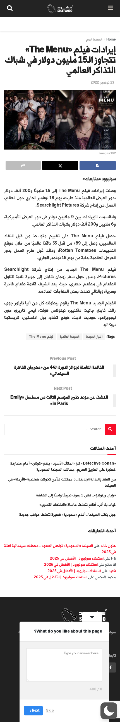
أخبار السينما (94, 336)
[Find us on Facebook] (110, 667)
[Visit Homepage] (60, 8)
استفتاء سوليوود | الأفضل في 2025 (77, 558)
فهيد (112, 571)
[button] (108, 710)
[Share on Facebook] (98, 165)
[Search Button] (10, 8)
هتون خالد (108, 546)
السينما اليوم (94, 39)
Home (111, 39)
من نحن (110, 24)
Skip (50, 710)
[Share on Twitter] (60, 165)
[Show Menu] (110, 8)
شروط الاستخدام (49, 24)
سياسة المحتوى (83, 24)
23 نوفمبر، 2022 (102, 82)
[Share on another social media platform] (23, 165)
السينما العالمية (70, 336)
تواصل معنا (18, 24)
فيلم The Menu (41, 336)
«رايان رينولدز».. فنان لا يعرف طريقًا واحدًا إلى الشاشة (76, 495)
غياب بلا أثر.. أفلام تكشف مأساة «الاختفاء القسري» (77, 505)
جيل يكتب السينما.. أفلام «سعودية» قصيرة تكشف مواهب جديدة (67, 514)
